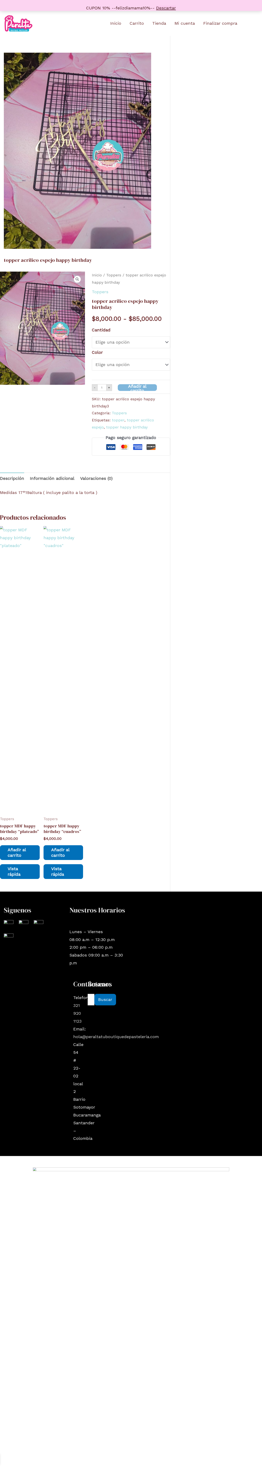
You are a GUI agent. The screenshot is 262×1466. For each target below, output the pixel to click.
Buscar (105, 999)
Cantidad (101, 330)
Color (97, 352)
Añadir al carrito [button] (17, 852)
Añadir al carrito (137, 387)
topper (118, 420)
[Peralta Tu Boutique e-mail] (38, 924)
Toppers (113, 275)
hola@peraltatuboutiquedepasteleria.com (116, 1036)
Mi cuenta (185, 23)
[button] (77, 279)
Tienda (159, 23)
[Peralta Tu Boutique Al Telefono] (8, 937)
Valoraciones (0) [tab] (96, 478)
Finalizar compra (220, 23)
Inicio (115, 23)
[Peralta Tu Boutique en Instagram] (8, 924)
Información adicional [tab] (52, 478)
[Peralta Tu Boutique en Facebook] (23, 924)
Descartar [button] (166, 8)
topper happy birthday (127, 427)
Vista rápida (14, 871)
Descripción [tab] (12, 478)
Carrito (137, 23)
